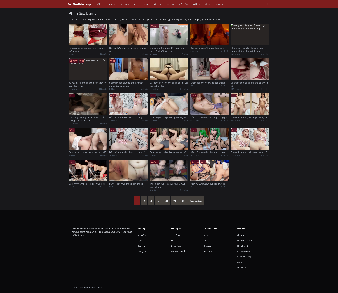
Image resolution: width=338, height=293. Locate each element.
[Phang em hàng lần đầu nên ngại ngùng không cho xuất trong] (250, 34)
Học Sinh (170, 4)
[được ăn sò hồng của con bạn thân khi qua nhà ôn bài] (88, 69)
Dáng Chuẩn (176, 246)
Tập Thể (141, 246)
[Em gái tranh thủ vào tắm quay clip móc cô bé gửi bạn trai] (169, 34)
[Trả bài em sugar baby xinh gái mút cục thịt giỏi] (169, 170)
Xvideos (196, 4)
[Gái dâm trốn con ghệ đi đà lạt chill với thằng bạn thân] (169, 69)
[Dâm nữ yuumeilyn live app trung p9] (250, 104)
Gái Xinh (157, 4)
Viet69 (208, 4)
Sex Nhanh (242, 267)
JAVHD (240, 262)
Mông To (142, 251)
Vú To (136, 4)
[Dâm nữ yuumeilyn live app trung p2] (209, 139)
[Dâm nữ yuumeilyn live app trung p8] (209, 104)
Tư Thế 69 (175, 235)
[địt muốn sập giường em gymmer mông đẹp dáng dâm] (128, 69)
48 (166, 200)
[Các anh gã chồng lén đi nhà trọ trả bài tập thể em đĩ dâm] (88, 104)
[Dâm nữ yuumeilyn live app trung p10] (88, 139)
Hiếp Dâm (183, 4)
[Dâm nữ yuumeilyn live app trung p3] (250, 139)
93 (183, 200)
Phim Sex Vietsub (244, 240)
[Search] (267, 4)
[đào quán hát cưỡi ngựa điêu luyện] (209, 34)
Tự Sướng (124, 4)
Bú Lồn (174, 240)
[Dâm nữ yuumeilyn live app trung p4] (88, 170)
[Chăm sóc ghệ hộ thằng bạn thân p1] (209, 69)
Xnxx (146, 4)
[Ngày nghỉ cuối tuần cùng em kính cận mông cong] (88, 34)
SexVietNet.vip (79, 4)
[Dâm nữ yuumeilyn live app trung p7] (169, 104)
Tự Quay (111, 4)
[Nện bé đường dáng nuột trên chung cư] (128, 34)
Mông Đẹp (220, 4)
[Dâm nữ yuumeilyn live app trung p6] (169, 139)
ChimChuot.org (244, 256)
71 (174, 200)
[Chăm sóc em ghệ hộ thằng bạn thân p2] (250, 69)
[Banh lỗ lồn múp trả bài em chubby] (128, 170)
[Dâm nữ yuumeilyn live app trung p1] (209, 170)
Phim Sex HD (242, 246)
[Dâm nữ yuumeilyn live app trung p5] (128, 139)
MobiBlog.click (243, 251)
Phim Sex (241, 235)
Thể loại (98, 4)
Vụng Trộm (143, 240)
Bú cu (206, 235)
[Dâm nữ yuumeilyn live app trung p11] (128, 104)
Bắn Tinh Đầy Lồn (179, 251)
